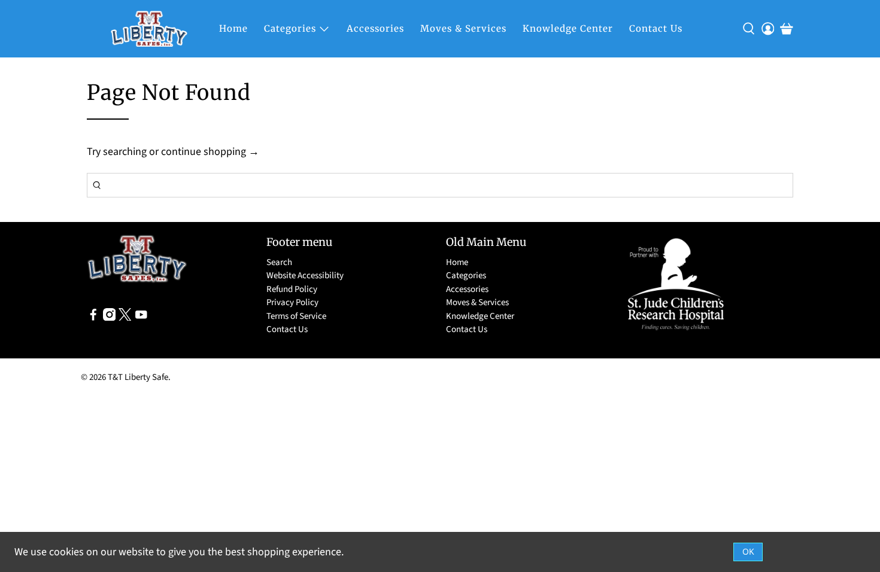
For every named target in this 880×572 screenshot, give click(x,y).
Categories (290, 28)
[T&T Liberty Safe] (149, 29)
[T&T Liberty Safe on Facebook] (93, 318)
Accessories (375, 28)
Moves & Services (463, 28)
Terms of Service (296, 316)
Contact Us (655, 28)
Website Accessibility (305, 275)
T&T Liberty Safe (138, 377)
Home (233, 28)
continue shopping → (210, 151)
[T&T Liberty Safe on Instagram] (109, 318)
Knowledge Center (568, 28)
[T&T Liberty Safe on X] (125, 318)
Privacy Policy (292, 302)
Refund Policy (291, 289)
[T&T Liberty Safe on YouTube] (141, 318)
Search (279, 262)
